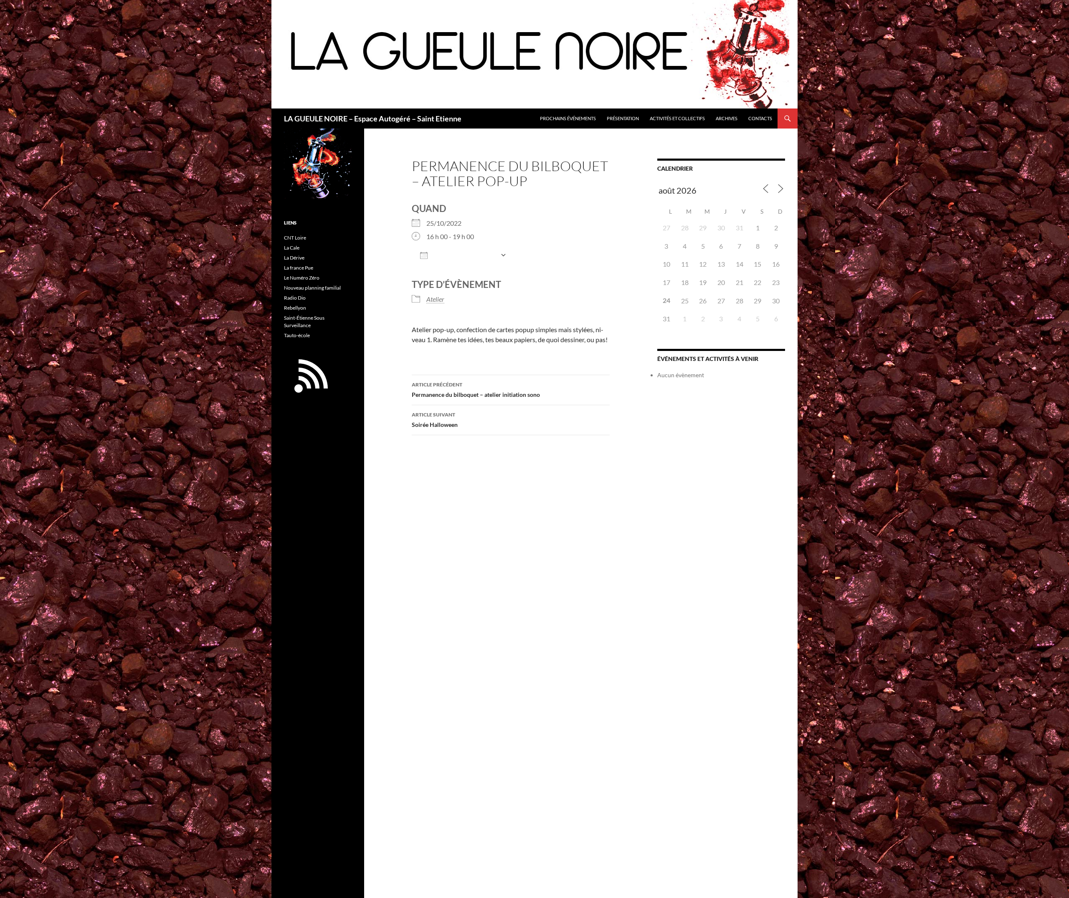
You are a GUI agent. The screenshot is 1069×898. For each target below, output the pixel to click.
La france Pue (298, 268)
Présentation (623, 118)
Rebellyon (295, 308)
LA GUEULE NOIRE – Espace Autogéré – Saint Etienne (372, 118)
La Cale (291, 248)
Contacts (760, 118)
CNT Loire (295, 238)
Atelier (435, 299)
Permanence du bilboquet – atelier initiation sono (476, 389)
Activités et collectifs (677, 118)
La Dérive (294, 258)
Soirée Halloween (435, 419)
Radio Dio (295, 298)
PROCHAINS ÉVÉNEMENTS (568, 118)
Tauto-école (297, 335)
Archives (726, 118)
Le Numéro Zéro (301, 278)
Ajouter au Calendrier (464, 255)
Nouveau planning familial (312, 288)
